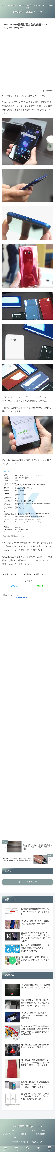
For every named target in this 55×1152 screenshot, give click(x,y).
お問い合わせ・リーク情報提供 (14, 1135)
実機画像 (28, 574)
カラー (19, 574)
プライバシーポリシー (40, 1130)
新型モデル (39, 574)
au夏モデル (9, 574)
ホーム (15, 1130)
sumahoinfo (22, 598)
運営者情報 (40, 1134)
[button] (49, 580)
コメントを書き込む (27, 882)
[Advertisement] (27, 59)
